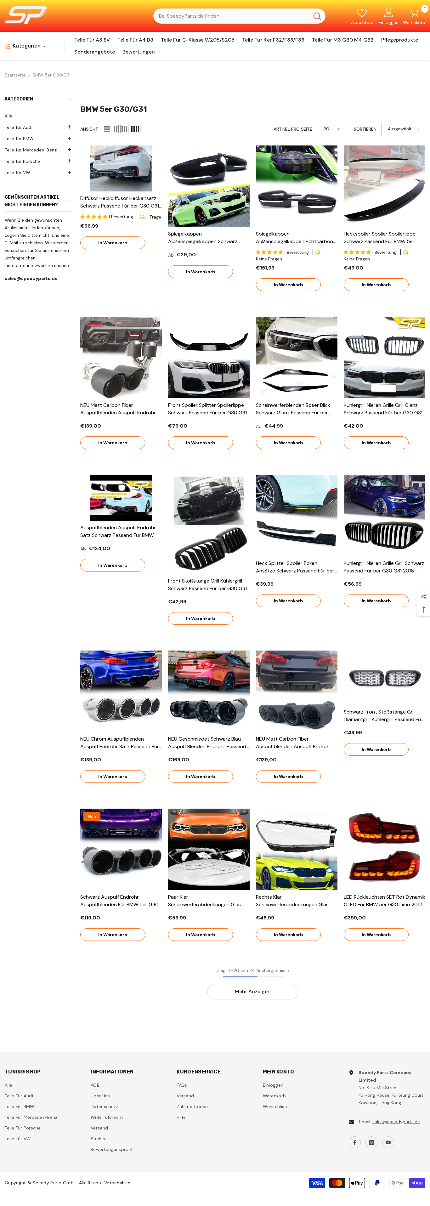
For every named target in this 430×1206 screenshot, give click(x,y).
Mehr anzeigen (253, 991)
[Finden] (239, 16)
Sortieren (365, 129)
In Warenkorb (112, 243)
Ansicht (89, 129)
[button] (38, 127)
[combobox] (231, 16)
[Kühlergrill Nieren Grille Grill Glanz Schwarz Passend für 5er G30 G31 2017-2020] (384, 357)
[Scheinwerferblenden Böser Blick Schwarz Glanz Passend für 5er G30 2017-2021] (296, 357)
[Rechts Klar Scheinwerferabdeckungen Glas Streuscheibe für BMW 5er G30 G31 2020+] (296, 849)
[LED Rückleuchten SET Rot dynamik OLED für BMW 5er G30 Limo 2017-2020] (384, 849)
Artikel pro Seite (293, 129)
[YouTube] (388, 1142)
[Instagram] (371, 1142)
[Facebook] (355, 1142)
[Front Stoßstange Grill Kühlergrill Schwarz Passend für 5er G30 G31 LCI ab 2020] (209, 524)
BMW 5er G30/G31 (52, 75)
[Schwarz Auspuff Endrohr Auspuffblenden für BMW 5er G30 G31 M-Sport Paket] (121, 849)
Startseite (15, 75)
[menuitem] (38, 116)
